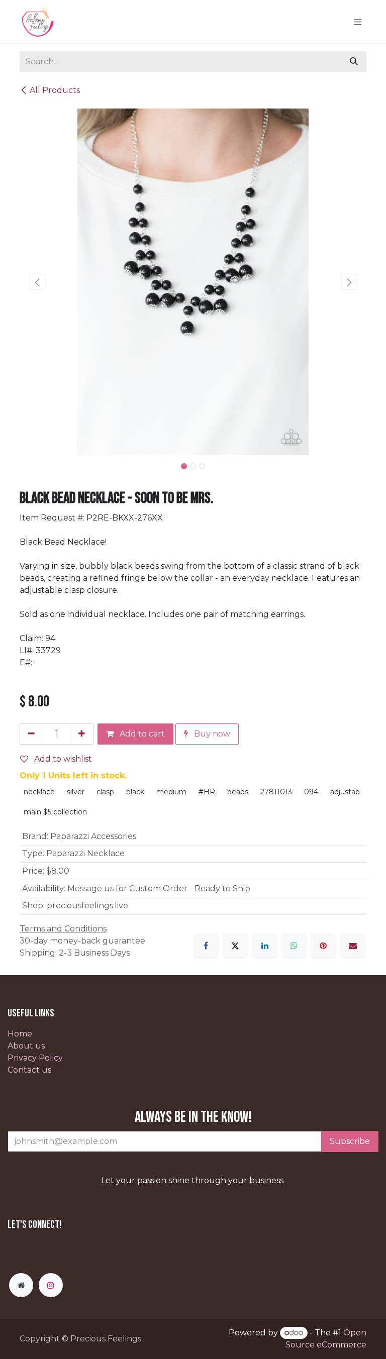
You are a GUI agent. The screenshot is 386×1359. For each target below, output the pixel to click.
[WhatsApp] (294, 945)
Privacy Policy (35, 1058)
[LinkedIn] (265, 945)
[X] (235, 945)
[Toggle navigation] (358, 22)
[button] (37, 282)
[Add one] (81, 734)
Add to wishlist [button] (62, 759)
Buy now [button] (211, 734)
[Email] (353, 945)
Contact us (29, 1070)
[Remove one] (31, 734)
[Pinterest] (323, 945)
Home (20, 1033)
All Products (55, 90)
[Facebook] (206, 945)
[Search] (353, 61)
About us (26, 1046)
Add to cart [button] (141, 734)
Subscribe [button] (350, 1141)
